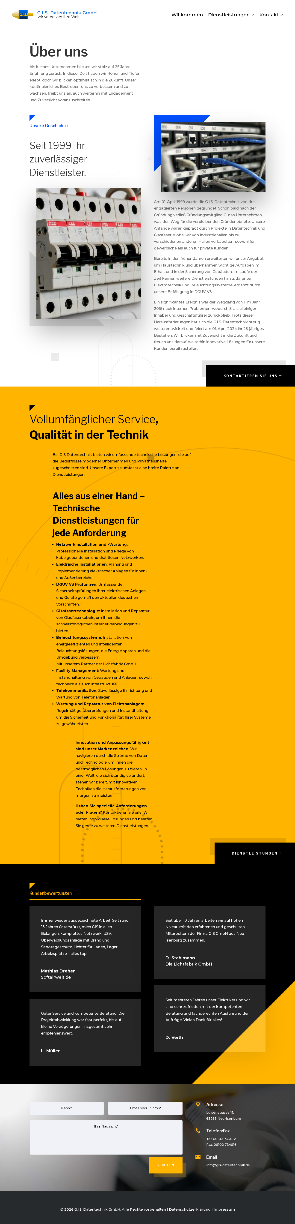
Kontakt (269, 15)
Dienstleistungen (229, 15)
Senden (165, 1165)
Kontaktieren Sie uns (251, 376)
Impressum (224, 1209)
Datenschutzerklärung (190, 1209)
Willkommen (187, 15)
